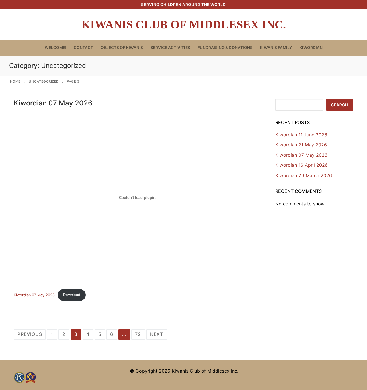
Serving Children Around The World (183, 4)
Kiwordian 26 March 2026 (303, 175)
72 (138, 334)
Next (156, 334)
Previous (29, 334)
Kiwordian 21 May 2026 (301, 145)
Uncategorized (44, 81)
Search (339, 105)
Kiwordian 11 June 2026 (301, 135)
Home (15, 81)
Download (71, 295)
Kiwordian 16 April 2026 (301, 165)
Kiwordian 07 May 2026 (53, 103)
